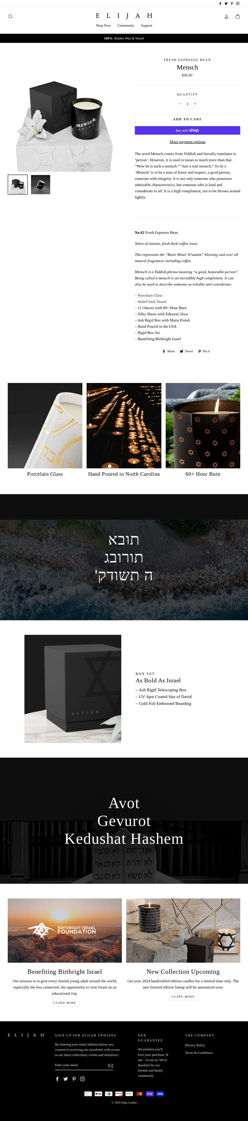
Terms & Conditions (199, 1053)
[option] (124, 38)
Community (126, 25)
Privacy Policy (195, 1045)
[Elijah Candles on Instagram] (82, 1078)
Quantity (187, 94)
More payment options (187, 141)
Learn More (64, 1002)
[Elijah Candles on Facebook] (57, 1078)
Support (146, 25)
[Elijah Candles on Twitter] (65, 1078)
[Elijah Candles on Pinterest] (74, 1078)
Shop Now (103, 25)
